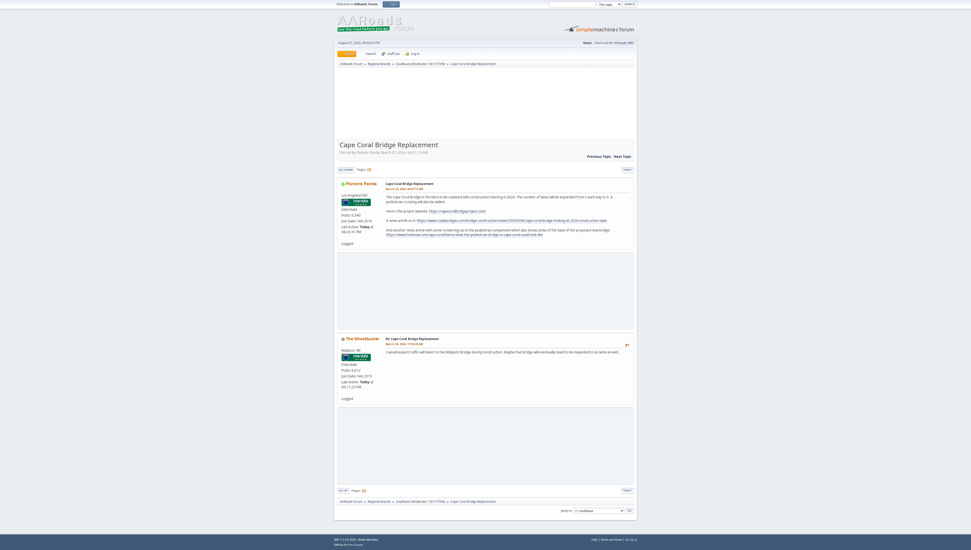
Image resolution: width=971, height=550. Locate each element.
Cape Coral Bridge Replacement (409, 184)
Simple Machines (368, 539)
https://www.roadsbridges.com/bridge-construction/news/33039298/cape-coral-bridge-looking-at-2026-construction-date (512, 220)
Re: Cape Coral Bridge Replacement (412, 339)
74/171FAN (436, 64)
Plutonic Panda (361, 183)
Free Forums (355, 544)
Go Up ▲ (631, 539)
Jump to (566, 510)
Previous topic (599, 156)
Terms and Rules (611, 539)
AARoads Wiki (623, 43)
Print (627, 170)
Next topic (622, 156)
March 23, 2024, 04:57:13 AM (404, 189)
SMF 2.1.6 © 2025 (345, 539)
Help (594, 539)
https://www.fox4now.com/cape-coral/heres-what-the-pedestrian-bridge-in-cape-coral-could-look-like (464, 234)
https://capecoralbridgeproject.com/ (457, 211)
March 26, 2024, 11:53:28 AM (404, 344)
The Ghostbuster (363, 339)
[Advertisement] (485, 104)
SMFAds (338, 544)
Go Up (343, 491)
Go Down (346, 170)
